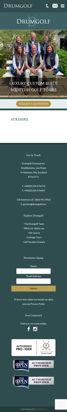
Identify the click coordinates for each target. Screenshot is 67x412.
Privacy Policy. (38, 304)
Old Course (34, 232)
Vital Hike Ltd (40, 409)
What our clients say (34, 228)
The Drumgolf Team (34, 223)
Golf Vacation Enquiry (34, 242)
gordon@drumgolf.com (34, 204)
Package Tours (34, 237)
